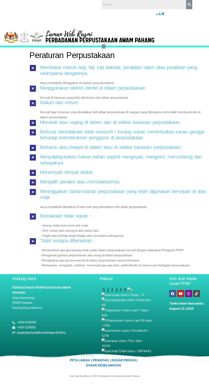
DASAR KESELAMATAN (103, 365)
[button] (103, 46)
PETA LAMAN (80, 360)
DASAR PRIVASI (124, 360)
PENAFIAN (101, 360)
